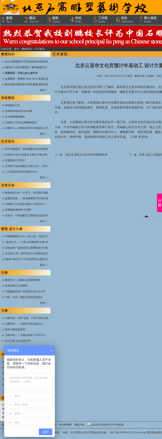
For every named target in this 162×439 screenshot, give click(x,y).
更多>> (44, 90)
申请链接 (118, 424)
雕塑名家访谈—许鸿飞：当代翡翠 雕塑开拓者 (30, 192)
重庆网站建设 (154, 432)
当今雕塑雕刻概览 (15, 116)
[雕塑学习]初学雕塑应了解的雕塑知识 (26, 67)
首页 (16, 48)
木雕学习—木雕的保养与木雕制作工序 (26, 128)
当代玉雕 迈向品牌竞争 (18, 340)
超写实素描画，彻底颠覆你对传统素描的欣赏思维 (33, 149)
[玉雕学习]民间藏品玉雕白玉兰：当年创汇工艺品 (32, 166)
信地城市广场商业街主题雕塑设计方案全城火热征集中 (35, 247)
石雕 (4, 272)
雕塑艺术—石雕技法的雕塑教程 (22, 280)
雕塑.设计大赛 (12, 228)
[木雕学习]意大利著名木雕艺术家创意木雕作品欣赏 (33, 154)
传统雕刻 (8, 97)
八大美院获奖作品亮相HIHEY (21, 171)
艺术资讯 (40, 48)
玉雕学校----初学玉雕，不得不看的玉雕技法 (29, 318)
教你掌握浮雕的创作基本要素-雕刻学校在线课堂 (32, 84)
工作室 (103, 19)
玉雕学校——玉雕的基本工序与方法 (25, 335)
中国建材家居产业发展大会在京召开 (25, 291)
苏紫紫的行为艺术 (15, 160)
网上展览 (150, 19)
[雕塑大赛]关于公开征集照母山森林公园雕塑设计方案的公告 (38, 259)
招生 (127, 19)
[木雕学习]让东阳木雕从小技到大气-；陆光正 (30, 204)
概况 (34, 19)
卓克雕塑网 (65, 424)
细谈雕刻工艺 (12, 105)
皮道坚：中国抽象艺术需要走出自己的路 (27, 215)
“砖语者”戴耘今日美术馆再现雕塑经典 (86, 154)
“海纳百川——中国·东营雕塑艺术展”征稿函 (29, 242)
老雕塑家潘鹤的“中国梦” (18, 209)
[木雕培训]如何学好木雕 (18, 111)
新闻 (9, 19)
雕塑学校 (140, 76)
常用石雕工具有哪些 (16, 285)
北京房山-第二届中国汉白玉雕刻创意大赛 (28, 253)
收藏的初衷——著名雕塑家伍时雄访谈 (26, 198)
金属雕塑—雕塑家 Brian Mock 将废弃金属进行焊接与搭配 (37, 78)
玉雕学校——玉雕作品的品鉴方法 (24, 323)
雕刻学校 (79, 424)
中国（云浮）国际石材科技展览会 (24, 297)
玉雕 (4, 310)
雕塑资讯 (27, 48)
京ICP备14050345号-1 (122, 432)
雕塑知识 (8, 54)
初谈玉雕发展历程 (15, 329)
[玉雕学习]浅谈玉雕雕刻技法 (21, 122)
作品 (78, 19)
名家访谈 (8, 185)
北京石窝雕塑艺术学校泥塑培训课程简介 (27, 61)
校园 (56, 19)
